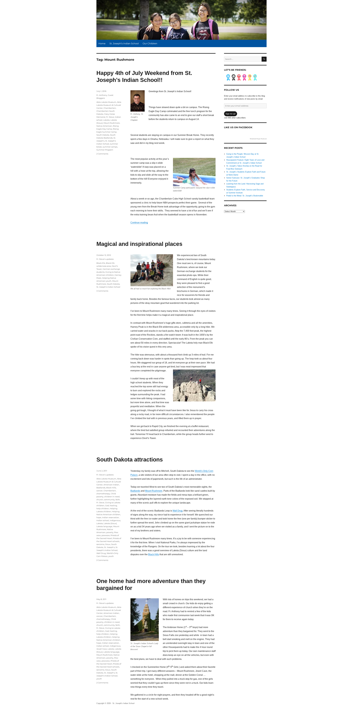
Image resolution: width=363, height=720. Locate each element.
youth (111, 556)
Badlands (135, 491)
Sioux (107, 544)
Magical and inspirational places (139, 244)
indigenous (115, 520)
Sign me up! (231, 114)
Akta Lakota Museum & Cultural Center (108, 105)
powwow (106, 535)
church (99, 499)
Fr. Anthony (101, 95)
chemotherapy (103, 493)
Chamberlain (110, 108)
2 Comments (102, 154)
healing (113, 505)
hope (98, 517)
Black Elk (100, 263)
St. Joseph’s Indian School (124, 43)
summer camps (110, 147)
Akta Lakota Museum (106, 102)
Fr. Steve (110, 117)
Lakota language (104, 526)
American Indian (111, 485)
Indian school (102, 520)
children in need (112, 496)
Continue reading (139, 222)
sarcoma (100, 544)
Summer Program (104, 150)
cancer (99, 490)
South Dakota (102, 135)
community (109, 499)
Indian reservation (110, 517)
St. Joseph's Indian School (108, 287)
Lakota (106, 120)
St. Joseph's (109, 547)
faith (118, 499)
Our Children (150, 43)
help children (102, 508)
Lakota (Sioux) (110, 523)
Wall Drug (177, 510)
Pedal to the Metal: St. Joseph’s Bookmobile (244, 196)
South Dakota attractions (129, 459)
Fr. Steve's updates (105, 259)
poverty (109, 532)
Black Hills (153, 554)
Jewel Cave (101, 649)
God (107, 505)
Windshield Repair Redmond (258, 139)
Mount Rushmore (112, 123)
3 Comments (102, 291)
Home (101, 43)
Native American (104, 126)
